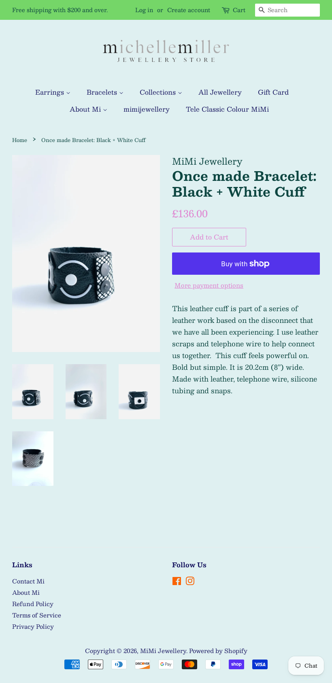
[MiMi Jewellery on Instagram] (189, 582)
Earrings (50, 92)
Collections (159, 92)
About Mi (86, 109)
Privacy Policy (33, 626)
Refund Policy (32, 604)
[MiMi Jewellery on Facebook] (176, 582)
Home (19, 140)
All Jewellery (220, 92)
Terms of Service (36, 615)
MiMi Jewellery (163, 650)
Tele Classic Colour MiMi (227, 109)
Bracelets (103, 92)
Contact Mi (28, 581)
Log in (144, 10)
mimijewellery (146, 109)
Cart (239, 10)
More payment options (209, 285)
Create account (188, 10)
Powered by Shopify (218, 650)
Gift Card (273, 92)
